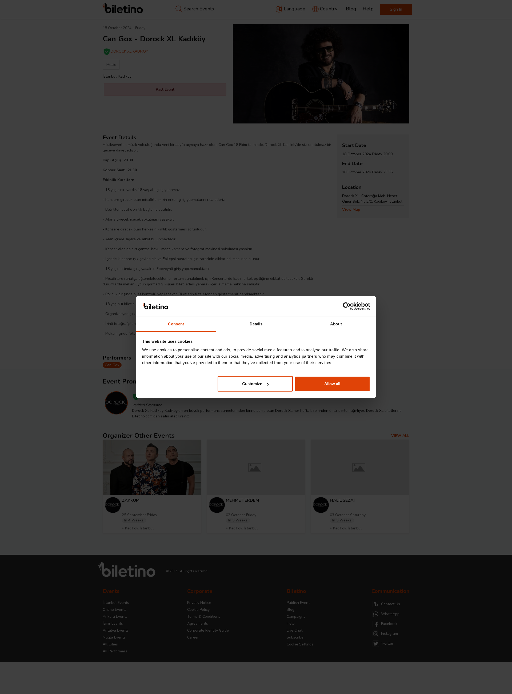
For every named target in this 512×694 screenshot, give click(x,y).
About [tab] (336, 324)
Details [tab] (256, 324)
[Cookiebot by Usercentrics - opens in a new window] (346, 306)
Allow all (332, 383)
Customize (252, 383)
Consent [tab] (176, 324)
